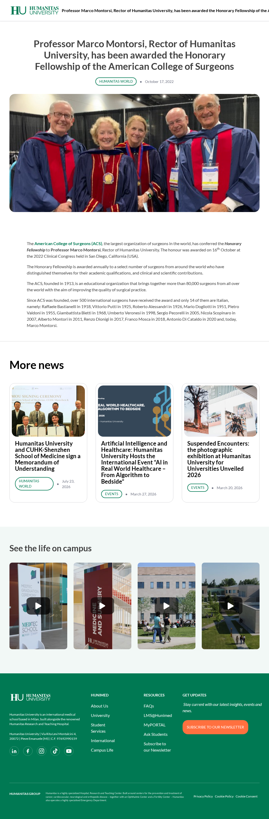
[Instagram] (41, 751)
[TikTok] (55, 751)
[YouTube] (69, 751)
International (103, 740)
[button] (38, 606)
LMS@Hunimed (158, 715)
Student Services (98, 727)
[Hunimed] (44, 697)
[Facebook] (28, 751)
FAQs (149, 705)
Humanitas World (116, 81)
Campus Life (102, 749)
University (100, 715)
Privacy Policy (203, 796)
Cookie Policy (224, 796)
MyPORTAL (154, 724)
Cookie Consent (246, 796)
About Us (99, 705)
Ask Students (156, 734)
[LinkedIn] (14, 751)
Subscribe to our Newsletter (157, 746)
